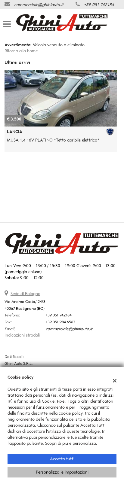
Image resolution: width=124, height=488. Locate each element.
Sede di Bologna (25, 293)
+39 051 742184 (99, 4)
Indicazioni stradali (22, 335)
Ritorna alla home (21, 50)
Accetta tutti (62, 459)
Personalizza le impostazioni (62, 472)
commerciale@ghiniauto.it (39, 4)
